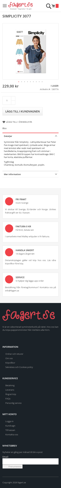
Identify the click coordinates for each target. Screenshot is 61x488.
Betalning (9, 385)
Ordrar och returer (14, 353)
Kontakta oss (11, 434)
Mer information (12, 174)
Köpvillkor (10, 362)
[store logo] (20, 6)
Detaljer (8, 136)
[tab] (30, 136)
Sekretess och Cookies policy (19, 367)
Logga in (9, 421)
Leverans (9, 389)
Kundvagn (10, 425)
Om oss (9, 358)
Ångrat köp (10, 394)
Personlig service (13, 403)
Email (5, 456)
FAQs (7, 398)
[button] (18, 81)
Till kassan (10, 430)
